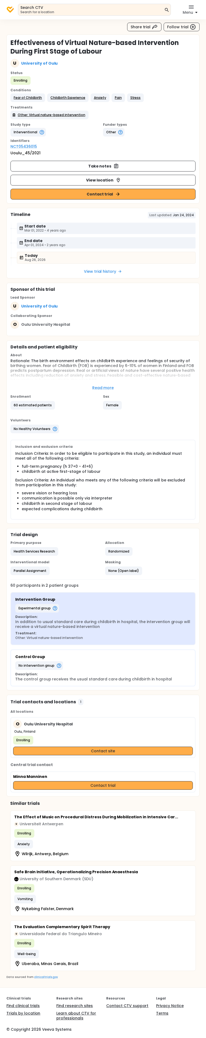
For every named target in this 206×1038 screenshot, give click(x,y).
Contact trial (100, 194)
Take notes (100, 166)
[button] (27, 97)
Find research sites (74, 1005)
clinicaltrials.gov (46, 977)
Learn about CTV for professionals (76, 1015)
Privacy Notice (170, 1005)
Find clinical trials (23, 1005)
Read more (103, 387)
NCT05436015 (23, 146)
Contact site (103, 751)
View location (100, 180)
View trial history (100, 271)
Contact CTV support (127, 1005)
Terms (162, 1013)
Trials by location (23, 1013)
